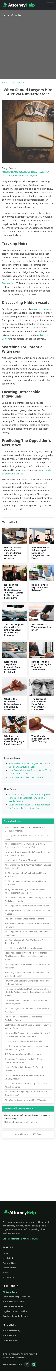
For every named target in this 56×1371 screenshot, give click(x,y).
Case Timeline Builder (13, 1306)
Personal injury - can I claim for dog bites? (29, 794)
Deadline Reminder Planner (15, 1316)
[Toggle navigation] (50, 5)
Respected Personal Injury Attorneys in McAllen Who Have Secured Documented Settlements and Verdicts (27, 956)
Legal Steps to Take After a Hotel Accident (24, 948)
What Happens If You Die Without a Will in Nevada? (27, 906)
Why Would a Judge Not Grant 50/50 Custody (40, 739)
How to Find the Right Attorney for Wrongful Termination (41, 665)
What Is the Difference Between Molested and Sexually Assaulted (14, 704)
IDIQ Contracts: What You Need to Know (41, 627)
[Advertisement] (28, 46)
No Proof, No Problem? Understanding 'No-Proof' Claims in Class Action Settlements (13, 591)
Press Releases (9, 1267)
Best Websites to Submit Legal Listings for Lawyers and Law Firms (40, 553)
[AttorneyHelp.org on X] (26, 1364)
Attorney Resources (12, 1335)
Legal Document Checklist (15, 1311)
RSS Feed (37, 1134)
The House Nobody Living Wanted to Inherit (24, 919)
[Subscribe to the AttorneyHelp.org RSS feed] (33, 1364)
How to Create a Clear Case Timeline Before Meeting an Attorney (12, 553)
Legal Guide (18, 82)
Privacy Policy (8, 1357)
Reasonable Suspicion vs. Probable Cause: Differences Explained (13, 667)
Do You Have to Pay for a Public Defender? (39, 587)
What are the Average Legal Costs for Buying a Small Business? (14, 740)
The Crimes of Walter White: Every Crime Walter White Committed (38, 704)
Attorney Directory (11, 1330)
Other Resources (10, 1340)
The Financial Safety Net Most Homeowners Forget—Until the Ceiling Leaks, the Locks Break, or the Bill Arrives (28, 992)
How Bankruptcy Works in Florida (25, 776)
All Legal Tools (10, 1292)
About (5, 1272)
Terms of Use (21, 1357)
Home (5, 82)
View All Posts (21, 1134)
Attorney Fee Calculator (13, 1301)
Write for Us (8, 1277)
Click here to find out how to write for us (22, 1122)
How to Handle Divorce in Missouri (20, 860)
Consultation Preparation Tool (17, 1296)
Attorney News (9, 1262)
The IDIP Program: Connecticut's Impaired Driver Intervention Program (14, 630)
